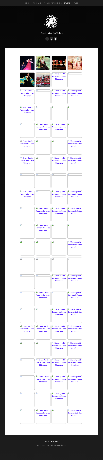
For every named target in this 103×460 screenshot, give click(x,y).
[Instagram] (51, 39)
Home (27, 3)
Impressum (41, 445)
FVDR (76, 3)
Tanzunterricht (53, 3)
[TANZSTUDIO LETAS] (51, 21)
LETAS (48, 442)
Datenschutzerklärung (56, 445)
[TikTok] (55, 39)
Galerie (67, 3)
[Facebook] (47, 39)
